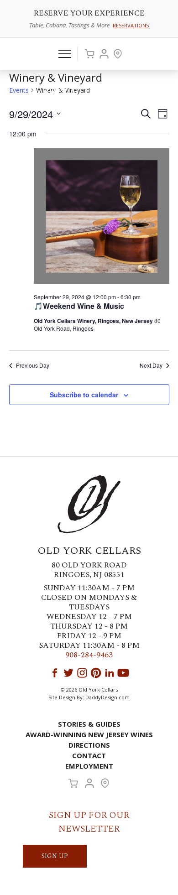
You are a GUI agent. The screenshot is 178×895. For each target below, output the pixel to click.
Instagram (82, 673)
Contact (89, 755)
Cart (89, 54)
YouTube (123, 673)
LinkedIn (109, 673)
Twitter (68, 673)
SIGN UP (55, 856)
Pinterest (96, 673)
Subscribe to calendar (84, 394)
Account (104, 54)
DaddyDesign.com (107, 697)
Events (19, 90)
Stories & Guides (89, 723)
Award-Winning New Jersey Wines (89, 734)
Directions (89, 744)
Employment (89, 765)
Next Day (151, 365)
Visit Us (118, 54)
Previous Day (32, 365)
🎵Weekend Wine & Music (79, 306)
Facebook (55, 673)
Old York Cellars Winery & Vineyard (89, 93)
